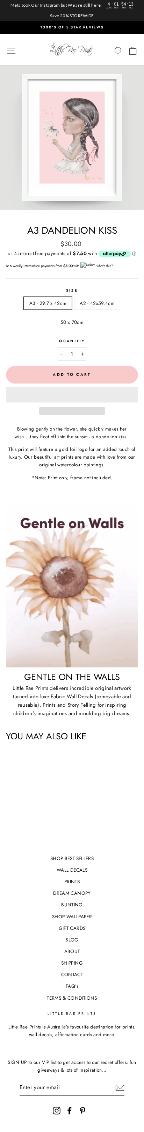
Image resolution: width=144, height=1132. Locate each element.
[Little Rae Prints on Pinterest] (82, 1111)
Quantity (72, 341)
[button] (72, 394)
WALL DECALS (72, 869)
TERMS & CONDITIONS (72, 997)
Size (72, 290)
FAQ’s (72, 986)
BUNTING (71, 904)
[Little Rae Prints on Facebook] (69, 1111)
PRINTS (72, 881)
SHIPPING (72, 962)
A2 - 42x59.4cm (97, 303)
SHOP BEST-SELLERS (72, 858)
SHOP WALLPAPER (72, 916)
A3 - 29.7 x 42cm (47, 303)
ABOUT (72, 951)
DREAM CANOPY (72, 893)
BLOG (71, 939)
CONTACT (72, 974)
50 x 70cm (72, 322)
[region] (72, 10)
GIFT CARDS (72, 928)
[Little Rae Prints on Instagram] (56, 1111)
